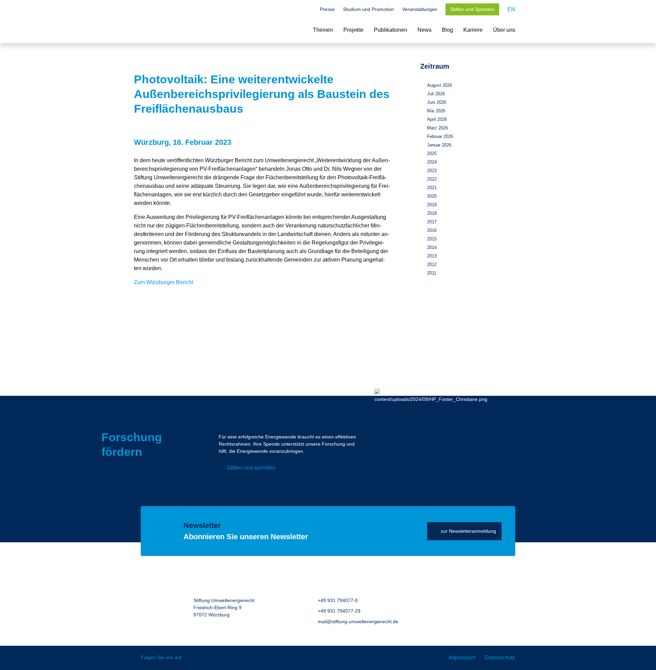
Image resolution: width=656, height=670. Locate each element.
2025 (432, 153)
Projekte (353, 30)
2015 (432, 238)
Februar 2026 (440, 136)
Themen (323, 30)
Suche (308, 10)
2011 (431, 273)
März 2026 (437, 127)
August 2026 (439, 85)
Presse (327, 9)
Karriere (473, 30)
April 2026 (437, 119)
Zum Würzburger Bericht (163, 282)
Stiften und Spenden (472, 9)
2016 (432, 230)
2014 (432, 247)
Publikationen (390, 30)
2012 (432, 264)
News (425, 30)
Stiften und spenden (251, 468)
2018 (432, 213)
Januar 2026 (439, 145)
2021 (432, 187)
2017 (432, 221)
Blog (447, 30)
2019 (432, 204)
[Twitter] (191, 657)
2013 (432, 256)
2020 (432, 196)
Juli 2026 (436, 93)
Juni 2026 (436, 102)
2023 (432, 170)
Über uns (504, 30)
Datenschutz (500, 657)
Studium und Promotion (368, 9)
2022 (432, 179)
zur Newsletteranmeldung (468, 531)
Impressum (462, 657)
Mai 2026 (436, 110)
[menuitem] (511, 9)
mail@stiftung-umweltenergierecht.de (358, 621)
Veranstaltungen (419, 9)
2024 (432, 162)
